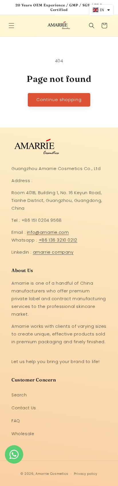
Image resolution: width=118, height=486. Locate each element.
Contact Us (23, 408)
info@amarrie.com (48, 232)
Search (19, 395)
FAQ (15, 421)
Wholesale (22, 434)
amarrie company (53, 252)
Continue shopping (59, 100)
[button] (11, 25)
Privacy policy (85, 473)
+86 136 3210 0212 (58, 240)
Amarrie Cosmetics (52, 473)
